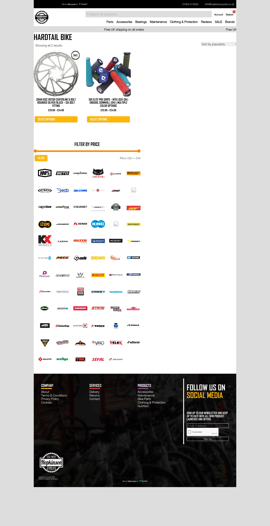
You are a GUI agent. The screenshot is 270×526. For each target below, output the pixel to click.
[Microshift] (116, 240)
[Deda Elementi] (63, 189)
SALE (218, 22)
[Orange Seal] (116, 257)
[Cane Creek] (80, 172)
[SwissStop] (63, 325)
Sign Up (208, 438)
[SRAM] (80, 308)
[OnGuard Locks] (98, 257)
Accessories (124, 22)
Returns (94, 395)
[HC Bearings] (116, 206)
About (45, 392)
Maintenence (158, 22)
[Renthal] (63, 291)
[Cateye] (98, 172)
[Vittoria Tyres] (133, 342)
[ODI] (80, 257)
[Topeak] (45, 342)
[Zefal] (98, 359)
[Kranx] (116, 223)
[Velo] (98, 342)
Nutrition (143, 406)
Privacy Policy (50, 399)
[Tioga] (133, 325)
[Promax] (116, 274)
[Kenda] (80, 223)
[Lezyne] (63, 240)
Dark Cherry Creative (65, 479)
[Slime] (45, 308)
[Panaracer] (45, 274)
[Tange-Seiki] (116, 325)
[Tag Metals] (98, 325)
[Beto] (63, 172)
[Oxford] (133, 257)
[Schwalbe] (98, 291)
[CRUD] (45, 189)
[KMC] (98, 223)
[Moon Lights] (133, 240)
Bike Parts (144, 399)
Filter (41, 158)
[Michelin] (98, 240)
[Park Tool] (63, 274)
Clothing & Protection (184, 22)
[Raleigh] (45, 291)
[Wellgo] (63, 359)
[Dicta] (98, 189)
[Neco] (63, 257)
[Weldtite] (45, 359)
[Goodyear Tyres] (63, 206)
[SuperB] (45, 325)
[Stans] (98, 308)
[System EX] (80, 325)
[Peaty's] (80, 274)
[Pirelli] (98, 274)
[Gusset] (80, 206)
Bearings (141, 22)
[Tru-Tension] (80, 342)
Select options (46, 119)
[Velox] (116, 342)
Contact (94, 399)
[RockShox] (80, 291)
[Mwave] (45, 257)
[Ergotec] (45, 206)
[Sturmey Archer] (116, 308)
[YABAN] (80, 359)
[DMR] (116, 189)
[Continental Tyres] (133, 172)
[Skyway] (133, 291)
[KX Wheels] (45, 240)
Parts (110, 22)
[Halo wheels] (98, 206)
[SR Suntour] (63, 308)
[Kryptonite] (133, 223)
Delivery (94, 392)
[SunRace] (133, 308)
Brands (230, 22)
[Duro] (133, 189)
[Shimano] (116, 291)
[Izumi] (45, 223)
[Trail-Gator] (63, 342)
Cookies (46, 402)
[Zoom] (116, 359)
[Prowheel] (133, 274)
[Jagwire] (63, 223)
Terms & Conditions (54, 395)
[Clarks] (116, 172)
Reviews (206, 22)
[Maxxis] (80, 240)
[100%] (45, 172)
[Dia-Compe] (80, 189)
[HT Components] (133, 206)
